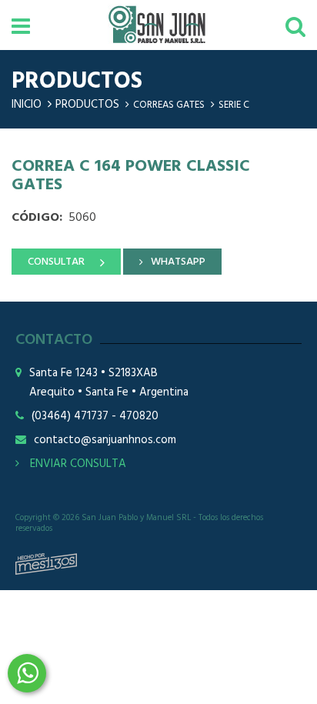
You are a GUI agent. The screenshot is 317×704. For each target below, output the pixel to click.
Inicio (27, 104)
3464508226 (27, 673)
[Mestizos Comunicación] (46, 564)
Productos (87, 104)
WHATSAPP (178, 262)
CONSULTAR (56, 262)
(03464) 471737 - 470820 (95, 416)
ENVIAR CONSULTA (76, 464)
